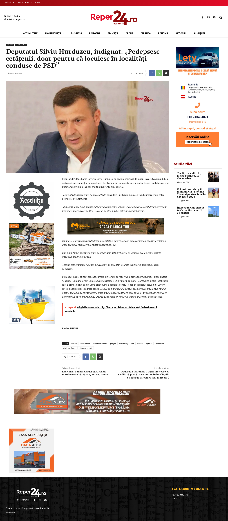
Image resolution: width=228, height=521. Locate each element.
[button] (220, 17)
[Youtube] (214, 17)
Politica (10, 45)
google (113, 343)
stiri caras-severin (85, 348)
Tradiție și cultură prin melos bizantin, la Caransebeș (191, 176)
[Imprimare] (166, 73)
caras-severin (85, 343)
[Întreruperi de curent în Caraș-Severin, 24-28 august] (213, 211)
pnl (132, 343)
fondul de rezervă (100, 343)
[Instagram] (208, 17)
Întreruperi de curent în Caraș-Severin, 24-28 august (190, 210)
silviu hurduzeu (69, 348)
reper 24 (149, 343)
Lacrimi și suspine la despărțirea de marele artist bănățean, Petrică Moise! (85, 373)
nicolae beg (123, 343)
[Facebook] (203, 17)
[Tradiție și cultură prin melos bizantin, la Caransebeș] (213, 177)
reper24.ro (159, 343)
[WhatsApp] (159, 73)
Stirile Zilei (21, 45)
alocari (73, 343)
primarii (140, 343)
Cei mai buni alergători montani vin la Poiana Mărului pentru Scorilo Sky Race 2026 (191, 193)
